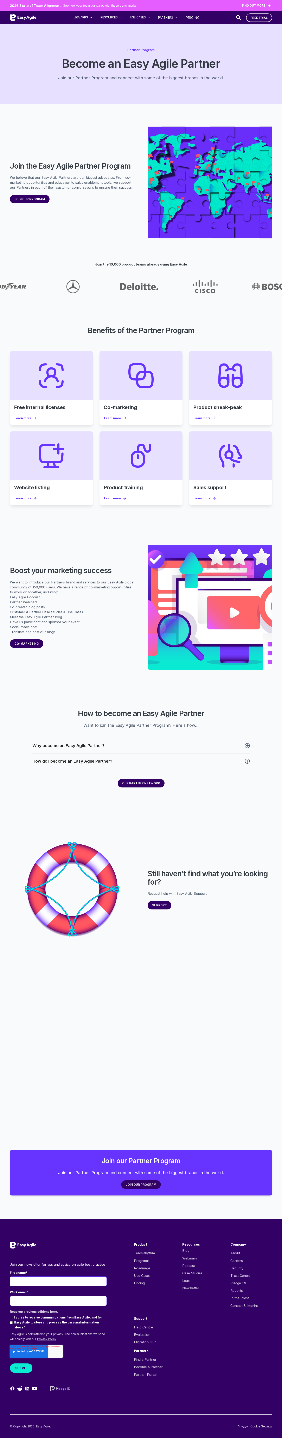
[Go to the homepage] (23, 1245)
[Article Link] (51, 375)
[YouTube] (34, 1388)
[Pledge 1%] (60, 1388)
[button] (83, 17)
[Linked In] (27, 1388)
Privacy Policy (46, 1339)
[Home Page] (23, 17)
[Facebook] (12, 1388)
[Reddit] (19, 1388)
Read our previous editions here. (34, 1311)
